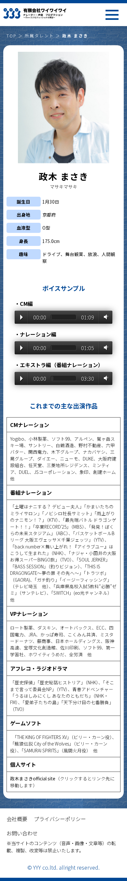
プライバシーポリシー (60, 819)
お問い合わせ (22, 833)
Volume (105, 317)
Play (21, 317)
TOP (12, 36)
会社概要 (17, 819)
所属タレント (39, 36)
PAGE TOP (114, 830)
